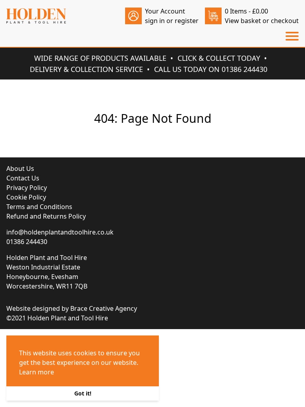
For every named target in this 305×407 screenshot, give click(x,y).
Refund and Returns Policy (46, 216)
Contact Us (22, 178)
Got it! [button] (82, 393)
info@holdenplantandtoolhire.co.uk (60, 232)
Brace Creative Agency (103, 308)
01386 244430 (26, 241)
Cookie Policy (26, 197)
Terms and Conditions (39, 206)
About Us (20, 168)
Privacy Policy (26, 187)
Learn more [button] (36, 372)
